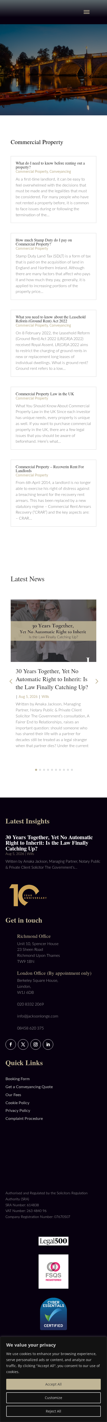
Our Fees (13, 1095)
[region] (53, 1379)
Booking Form (17, 1079)
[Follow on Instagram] (35, 1044)
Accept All (53, 1384)
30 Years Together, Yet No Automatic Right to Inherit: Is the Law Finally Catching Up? (52, 679)
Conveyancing (60, 172)
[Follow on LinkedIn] (48, 1044)
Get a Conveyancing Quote (29, 1087)
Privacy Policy (17, 1111)
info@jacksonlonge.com (37, 1016)
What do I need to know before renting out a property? (50, 165)
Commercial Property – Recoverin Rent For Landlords (50, 468)
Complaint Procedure (24, 1119)
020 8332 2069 (30, 1004)
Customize (53, 1397)
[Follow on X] (23, 1044)
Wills (45, 697)
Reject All (53, 1411)
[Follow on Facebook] (10, 1044)
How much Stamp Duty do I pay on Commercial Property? (44, 241)
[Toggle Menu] (87, 12)
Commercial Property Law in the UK (45, 393)
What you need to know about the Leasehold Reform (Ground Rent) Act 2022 (51, 318)
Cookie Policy (17, 1103)
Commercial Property (32, 172)
